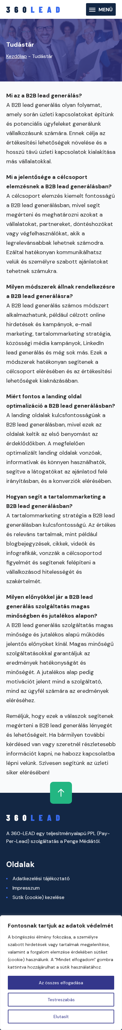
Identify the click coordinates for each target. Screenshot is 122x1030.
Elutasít (61, 1016)
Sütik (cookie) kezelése (38, 897)
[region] (61, 972)
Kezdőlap (16, 56)
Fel (61, 793)
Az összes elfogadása (61, 983)
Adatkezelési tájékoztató (41, 879)
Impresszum (26, 888)
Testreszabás (61, 999)
